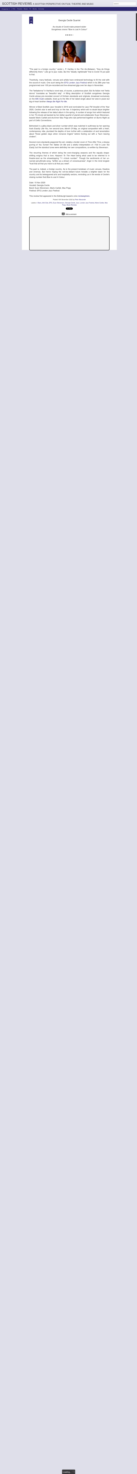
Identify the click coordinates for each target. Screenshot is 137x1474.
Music (26, 9)
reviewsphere (83, 195)
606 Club (39, 98)
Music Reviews (72, 205)
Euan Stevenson (58, 203)
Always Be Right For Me (56, 101)
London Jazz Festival (87, 203)
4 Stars (38, 203)
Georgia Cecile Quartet (69, 20)
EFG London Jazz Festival (75, 82)
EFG (50, 203)
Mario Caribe (99, 203)
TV (30, 9)
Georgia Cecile (70, 203)
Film (14, 9)
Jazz (77, 203)
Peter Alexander (80, 199)
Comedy (41, 9)
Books (35, 9)
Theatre (19, 9)
